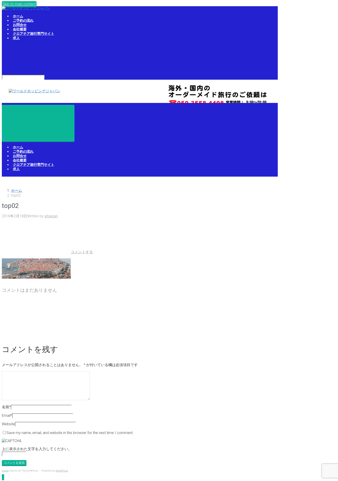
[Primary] (38, 123)
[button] (3, 477)
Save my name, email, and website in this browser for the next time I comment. (70, 433)
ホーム (16, 190)
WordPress (61, 470)
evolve (5, 470)
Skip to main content (19, 4)
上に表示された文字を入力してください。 (37, 449)
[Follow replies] (36, 334)
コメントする (82, 252)
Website (8, 424)
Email (7, 415)
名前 (6, 407)
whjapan (51, 216)
